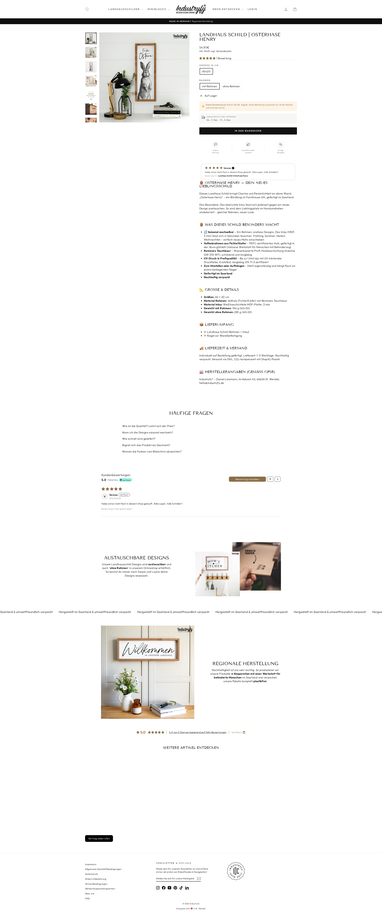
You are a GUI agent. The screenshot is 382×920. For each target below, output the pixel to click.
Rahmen (205, 80)
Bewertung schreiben (247, 479)
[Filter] (270, 479)
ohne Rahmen (231, 86)
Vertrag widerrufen (99, 838)
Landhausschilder (124, 9)
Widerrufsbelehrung (95, 878)
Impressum (90, 864)
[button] (207, 58)
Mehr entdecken (227, 9)
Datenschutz (91, 874)
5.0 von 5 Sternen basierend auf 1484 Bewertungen (198, 732)
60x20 (206, 71)
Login (252, 9)
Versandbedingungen (96, 883)
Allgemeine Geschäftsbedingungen (103, 869)
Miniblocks (157, 9)
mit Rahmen (209, 86)
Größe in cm (209, 65)
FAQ (87, 898)
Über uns (89, 893)
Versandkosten (223, 51)
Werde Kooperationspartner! (100, 888)
